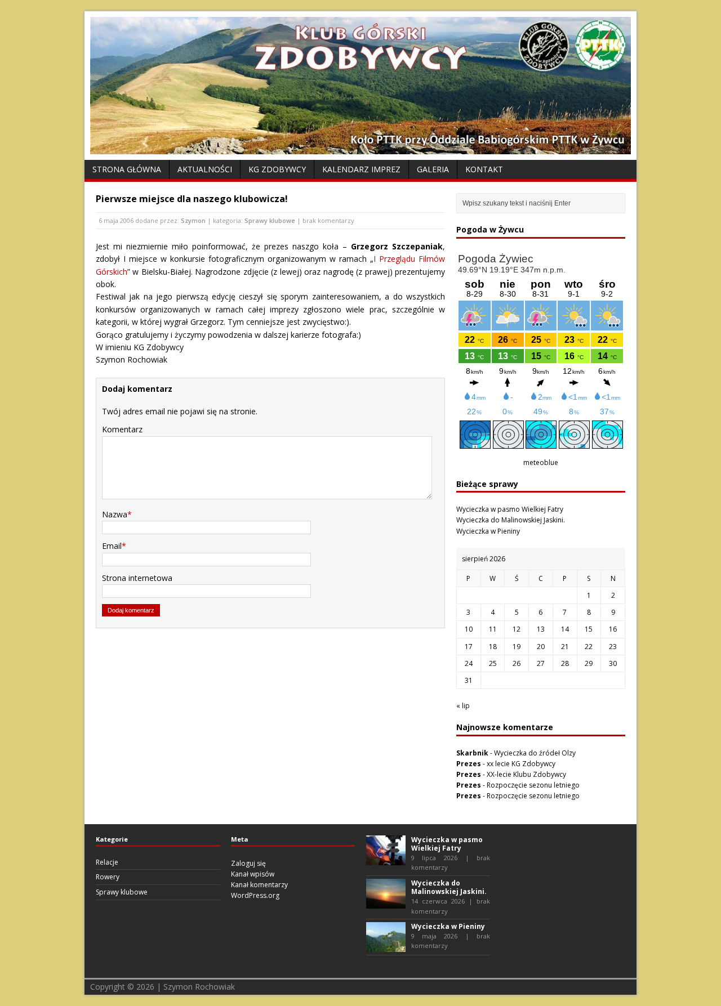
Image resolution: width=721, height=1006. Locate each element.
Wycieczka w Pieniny (488, 531)
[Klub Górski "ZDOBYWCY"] (360, 147)
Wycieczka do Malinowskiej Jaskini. (510, 520)
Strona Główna (126, 169)
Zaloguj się (248, 863)
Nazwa (114, 514)
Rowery (107, 877)
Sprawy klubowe (269, 220)
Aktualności (204, 169)
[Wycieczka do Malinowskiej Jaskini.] (386, 903)
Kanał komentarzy (259, 884)
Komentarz (122, 429)
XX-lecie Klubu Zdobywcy (526, 774)
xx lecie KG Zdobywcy (521, 763)
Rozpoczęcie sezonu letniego (533, 785)
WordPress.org (255, 895)
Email (112, 545)
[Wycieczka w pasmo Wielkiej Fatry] (386, 859)
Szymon (193, 220)
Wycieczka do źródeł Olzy (535, 753)
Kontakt (484, 169)
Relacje (107, 862)
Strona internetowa (137, 578)
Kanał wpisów (252, 874)
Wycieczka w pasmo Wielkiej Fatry (509, 509)
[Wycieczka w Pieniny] (386, 946)
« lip (463, 705)
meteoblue (540, 462)
